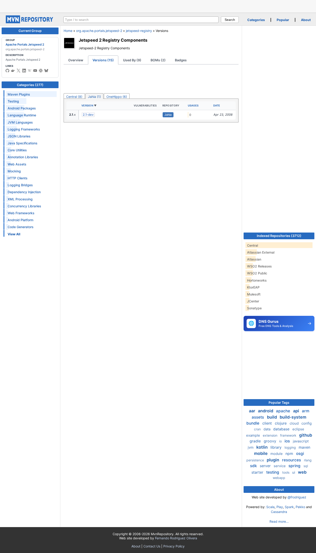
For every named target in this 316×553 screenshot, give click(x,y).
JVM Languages (20, 122)
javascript (301, 441)
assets (258, 417)
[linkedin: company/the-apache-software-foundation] (24, 70)
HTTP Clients (18, 178)
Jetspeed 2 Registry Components (113, 40)
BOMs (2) (158, 60)
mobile (261, 453)
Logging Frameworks (24, 129)
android (266, 410)
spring (295, 465)
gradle (256, 441)
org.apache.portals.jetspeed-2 (99, 31)
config (306, 423)
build (272, 417)
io (281, 441)
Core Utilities (17, 150)
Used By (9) (132, 60)
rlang (308, 460)
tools (286, 472)
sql (306, 466)
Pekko (300, 507)
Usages (193, 105)
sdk (254, 465)
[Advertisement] (158, 6)
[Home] (30, 22)
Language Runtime (22, 115)
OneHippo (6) (116, 97)
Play (279, 507)
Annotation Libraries (23, 157)
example (253, 435)
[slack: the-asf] (41, 70)
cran (258, 429)
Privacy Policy (174, 546)
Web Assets (17, 164)
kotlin (262, 447)
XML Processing (20, 199)
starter (257, 472)
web (302, 472)
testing (273, 472)
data (267, 429)
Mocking (14, 171)
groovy (270, 441)
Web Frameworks (21, 213)
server (266, 465)
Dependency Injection (24, 192)
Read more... (279, 521)
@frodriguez (297, 497)
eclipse (298, 429)
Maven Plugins (19, 94)
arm (305, 411)
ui (294, 472)
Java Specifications (22, 143)
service (280, 466)
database (282, 429)
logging (291, 447)
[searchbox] (141, 19)
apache (283, 411)
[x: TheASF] (18, 70)
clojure (281, 423)
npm (289, 453)
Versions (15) (103, 60)
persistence (255, 460)
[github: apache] (7, 70)
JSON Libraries (19, 136)
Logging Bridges (20, 185)
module (277, 453)
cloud (295, 423)
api (296, 410)
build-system (293, 417)
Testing (13, 101)
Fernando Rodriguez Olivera (176, 538)
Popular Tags (279, 402)
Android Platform (20, 220)
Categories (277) (30, 85)
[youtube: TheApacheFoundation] (35, 70)
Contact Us (151, 546)
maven (304, 447)
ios (288, 441)
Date (216, 105)
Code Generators (21, 227)
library (276, 447)
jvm (251, 447)
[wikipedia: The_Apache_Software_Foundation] (29, 70)
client (267, 423)
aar (252, 410)
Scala (270, 507)
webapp (279, 478)
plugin (273, 459)
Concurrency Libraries (24, 206)
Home (68, 31)
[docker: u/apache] (13, 70)
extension (270, 435)
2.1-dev (88, 114)
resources (292, 460)
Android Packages (22, 108)
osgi (300, 453)
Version (87, 105)
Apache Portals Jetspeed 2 (25, 44)
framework (288, 435)
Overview (75, 60)
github (305, 435)
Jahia (168, 114)
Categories (256, 20)
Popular (283, 20)
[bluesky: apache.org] (46, 70)
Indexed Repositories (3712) (279, 236)
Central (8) (74, 97)
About (306, 20)
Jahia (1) (94, 97)
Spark (289, 507)
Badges (181, 60)
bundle (253, 423)
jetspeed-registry (139, 31)
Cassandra (279, 512)
